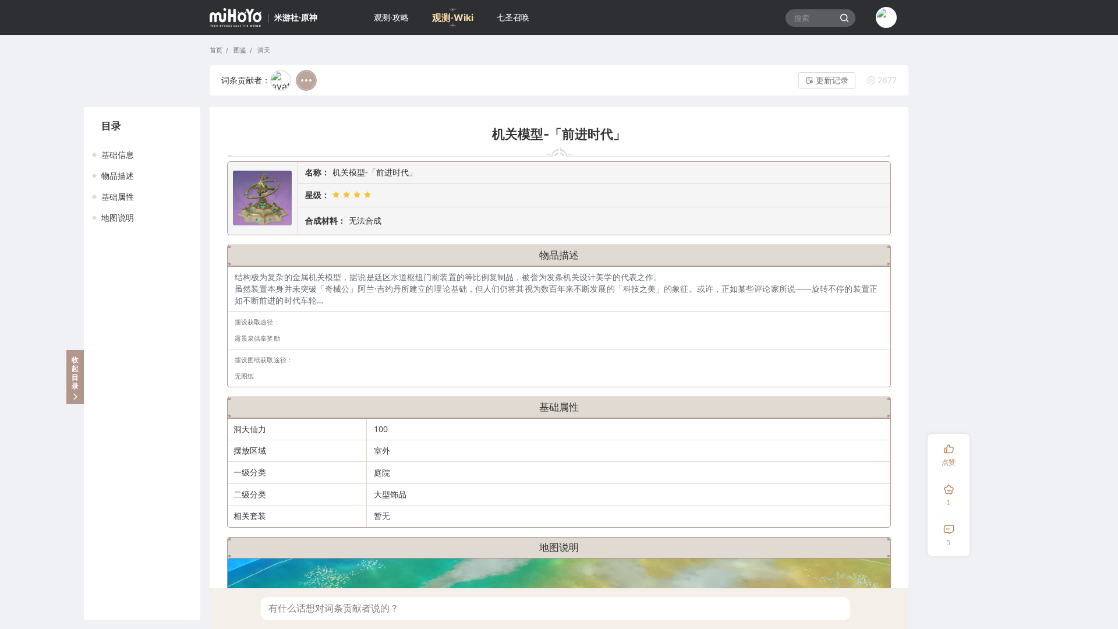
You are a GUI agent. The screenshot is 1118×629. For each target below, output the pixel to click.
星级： (317, 194)
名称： (317, 172)
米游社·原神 (295, 17)
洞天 (262, 50)
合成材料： (325, 220)
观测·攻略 (391, 17)
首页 (216, 50)
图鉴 (238, 50)
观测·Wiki (452, 17)
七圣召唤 (513, 17)
